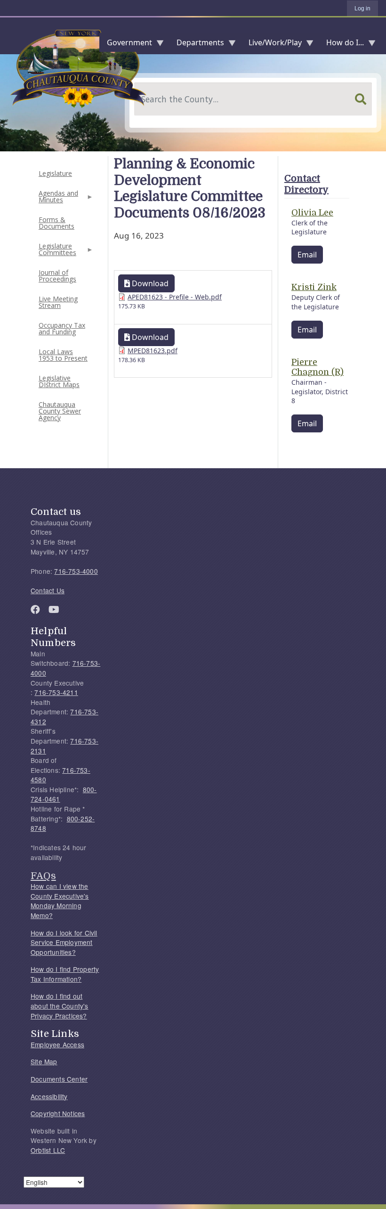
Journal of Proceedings (57, 275)
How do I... (341, 44)
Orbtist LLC (48, 1150)
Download (149, 283)
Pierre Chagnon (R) (317, 367)
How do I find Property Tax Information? (65, 974)
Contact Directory (306, 184)
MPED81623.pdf (152, 350)
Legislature (55, 173)
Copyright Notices (58, 1113)
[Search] (360, 99)
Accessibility (49, 1096)
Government (125, 44)
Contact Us (47, 590)
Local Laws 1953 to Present (63, 355)
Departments (196, 44)
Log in (362, 8)
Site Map (44, 1061)
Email (307, 254)
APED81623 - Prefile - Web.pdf (175, 296)
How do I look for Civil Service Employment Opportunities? (64, 942)
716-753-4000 (75, 571)
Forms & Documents (56, 223)
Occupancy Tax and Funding (62, 328)
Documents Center (59, 1079)
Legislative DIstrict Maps (59, 381)
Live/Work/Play (271, 44)
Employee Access (57, 1044)
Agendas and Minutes (57, 199)
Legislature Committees (56, 252)
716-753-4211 (56, 692)
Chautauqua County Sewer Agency (60, 411)
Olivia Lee (312, 212)
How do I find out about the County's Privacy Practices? (59, 1005)
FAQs (43, 875)
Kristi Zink (314, 287)
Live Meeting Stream (58, 302)
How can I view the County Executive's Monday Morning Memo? (60, 900)
